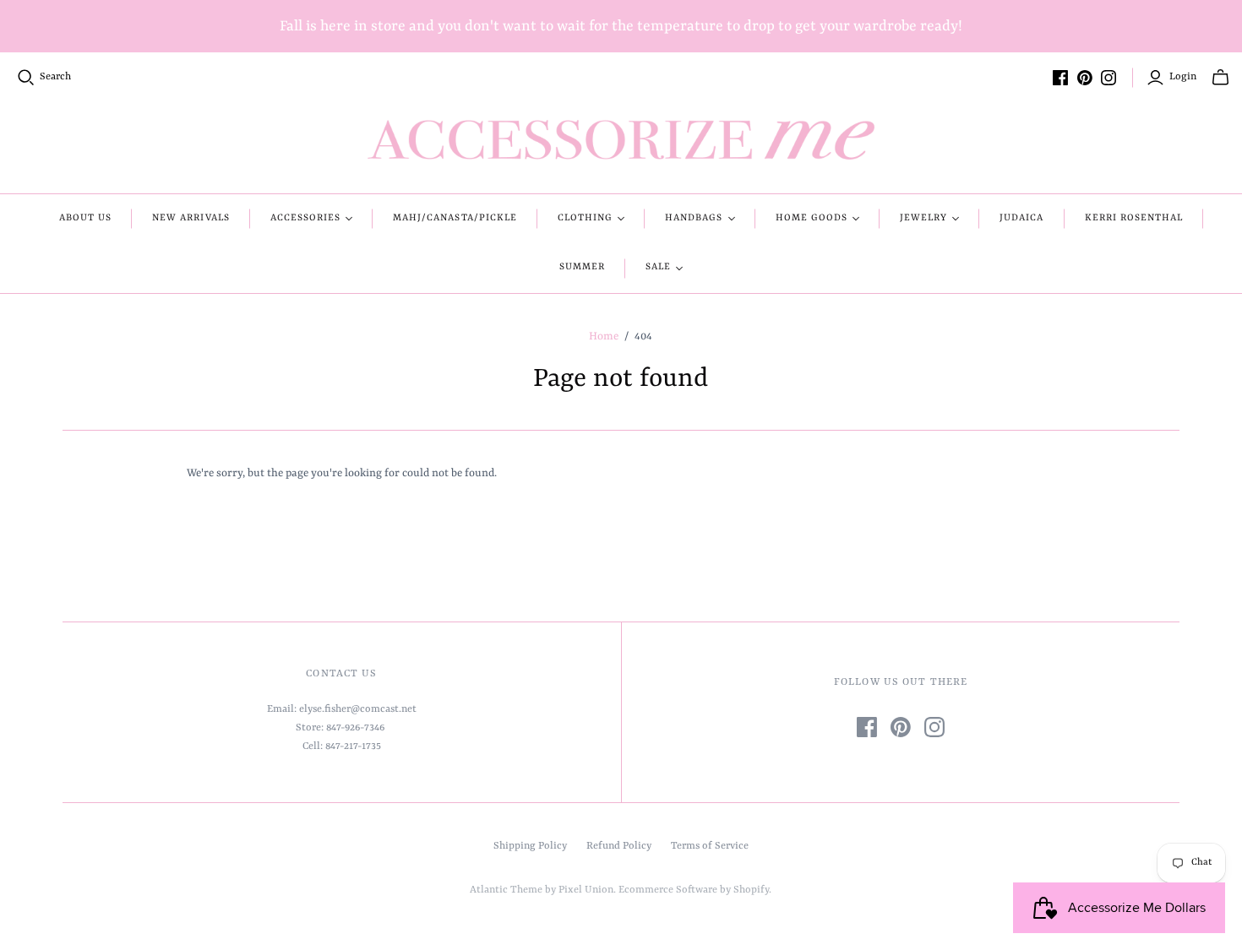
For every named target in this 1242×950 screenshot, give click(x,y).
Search (55, 77)
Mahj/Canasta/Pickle (455, 218)
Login (1182, 77)
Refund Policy (618, 846)
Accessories (305, 218)
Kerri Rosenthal (1134, 218)
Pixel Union (585, 890)
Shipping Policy (530, 846)
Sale (658, 267)
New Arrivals (190, 218)
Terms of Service (710, 846)
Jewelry (923, 218)
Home (603, 336)
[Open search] (26, 77)
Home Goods (811, 218)
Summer (582, 267)
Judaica (1021, 218)
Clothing (585, 218)
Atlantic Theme (506, 890)
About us (85, 218)
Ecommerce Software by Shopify (693, 890)
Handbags (693, 218)
